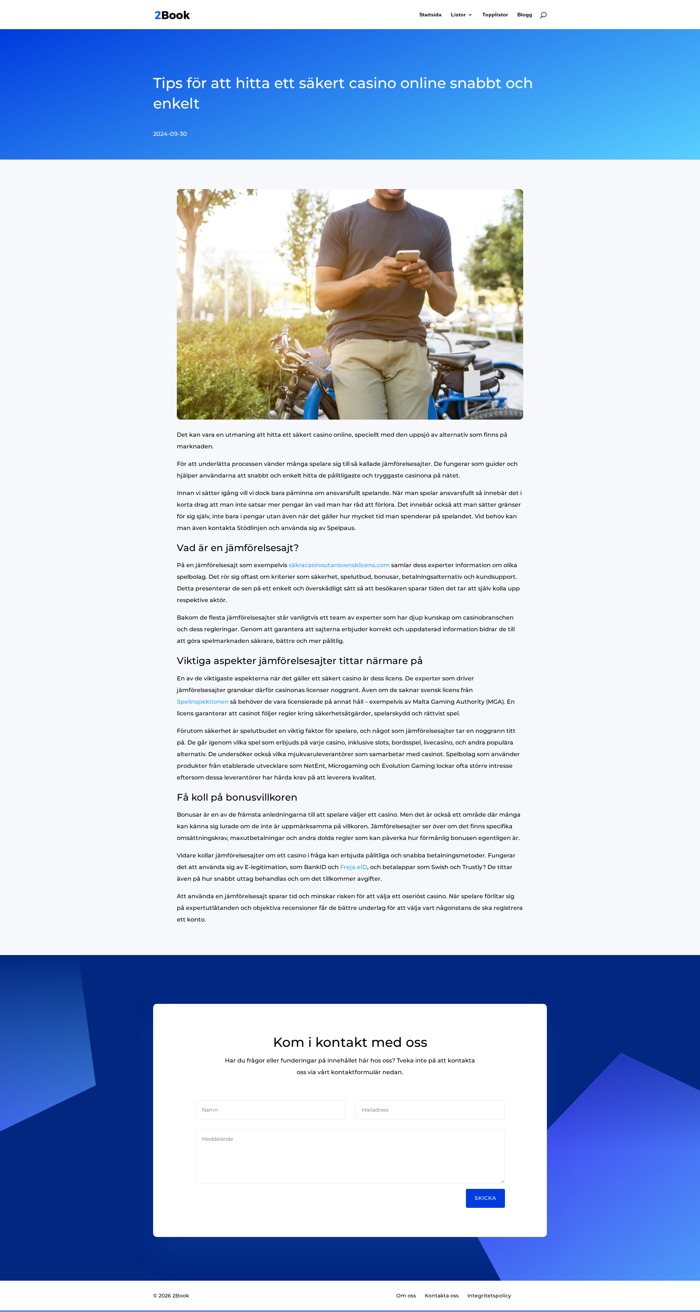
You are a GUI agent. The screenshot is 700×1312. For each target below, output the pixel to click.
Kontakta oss (442, 1295)
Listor (458, 14)
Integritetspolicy (489, 1295)
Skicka (485, 1198)
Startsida (430, 14)
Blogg (524, 14)
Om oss (406, 1295)
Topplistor (495, 14)
